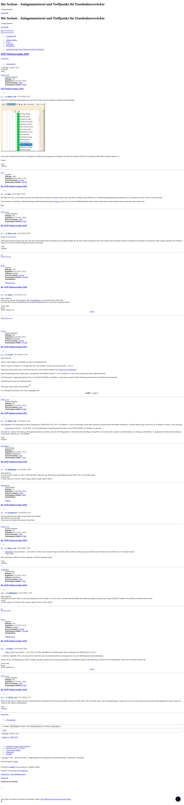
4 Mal (20, 83)
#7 (2, 469)
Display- (23, 300)
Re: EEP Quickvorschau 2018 (14, 186)
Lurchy (3, 331)
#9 (2, 548)
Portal (16, 761)
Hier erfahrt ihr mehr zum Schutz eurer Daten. (55, 799)
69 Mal (24, 85)
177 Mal (24, 343)
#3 (2, 233)
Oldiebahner (5, 446)
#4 (2, 295)
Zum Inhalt (4, 13)
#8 (2, 513)
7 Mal (24, 457)
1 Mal (20, 456)
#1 (2, 96)
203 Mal (21, 275)
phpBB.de (24, 771)
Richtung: (47, 726)
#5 (2, 354)
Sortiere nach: (25, 726)
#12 (2, 697)
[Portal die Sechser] (74, 31)
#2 (2, 194)
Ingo (2, 172)
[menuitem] (7, 42)
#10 (2, 593)
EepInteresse (5, 485)
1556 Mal (25, 277)
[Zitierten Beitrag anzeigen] (22, 428)
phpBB (11, 767)
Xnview (57, 201)
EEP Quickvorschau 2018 (15, 54)
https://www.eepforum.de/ (68, 370)
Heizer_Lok (5, 75)
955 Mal (24, 182)
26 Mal (20, 493)
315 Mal (21, 180)
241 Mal (21, 341)
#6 (2, 421)
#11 (2, 649)
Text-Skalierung (35, 300)
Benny (3, 266)
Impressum (4, 778)
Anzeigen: (6, 726)
